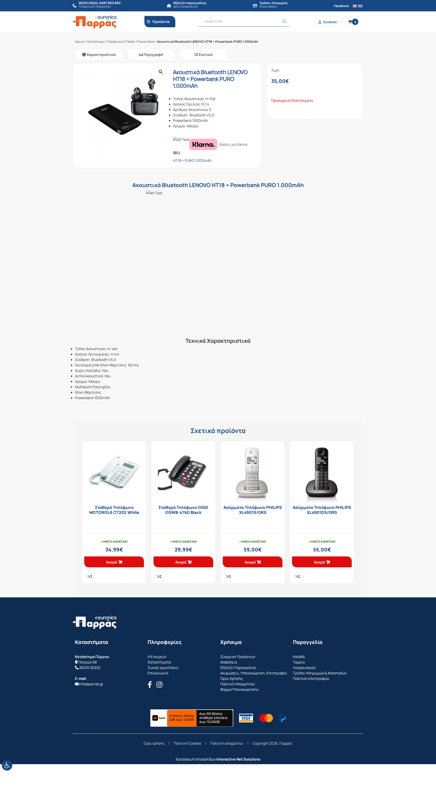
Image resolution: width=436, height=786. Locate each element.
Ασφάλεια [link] (228, 662)
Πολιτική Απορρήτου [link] (237, 683)
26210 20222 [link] (89, 667)
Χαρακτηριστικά (101, 54)
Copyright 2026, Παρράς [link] (272, 743)
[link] (7, 765)
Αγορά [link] (111, 562)
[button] (161, 72)
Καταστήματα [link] (159, 662)
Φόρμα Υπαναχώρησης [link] (239, 689)
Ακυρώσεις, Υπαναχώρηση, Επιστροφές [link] (253, 673)
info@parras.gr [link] (91, 683)
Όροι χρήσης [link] (154, 743)
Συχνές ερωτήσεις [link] (163, 667)
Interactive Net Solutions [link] (238, 759)
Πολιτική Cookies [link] (187, 743)
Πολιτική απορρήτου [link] (226, 743)
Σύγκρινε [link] (89, 576)
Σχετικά (205, 54)
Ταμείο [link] (299, 662)
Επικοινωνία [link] (158, 673)
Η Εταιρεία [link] (157, 656)
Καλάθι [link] (299, 656)
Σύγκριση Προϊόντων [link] (237, 656)
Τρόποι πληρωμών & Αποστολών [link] (320, 673)
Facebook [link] (341, 6)
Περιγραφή (153, 54)
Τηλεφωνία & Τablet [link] (120, 41)
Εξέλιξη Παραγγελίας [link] (238, 667)
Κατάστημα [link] (95, 41)
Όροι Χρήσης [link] (231, 678)
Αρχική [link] (80, 41)
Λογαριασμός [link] (304, 667)
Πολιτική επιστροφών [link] (311, 678)
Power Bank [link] (146, 41)
